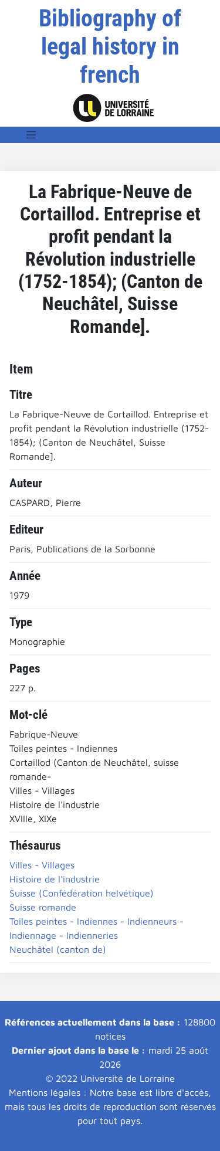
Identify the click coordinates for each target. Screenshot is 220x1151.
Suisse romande (42, 907)
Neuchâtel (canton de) (57, 949)
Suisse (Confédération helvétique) (81, 893)
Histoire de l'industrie (54, 879)
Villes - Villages (42, 865)
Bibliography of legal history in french (110, 47)
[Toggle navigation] (31, 135)
